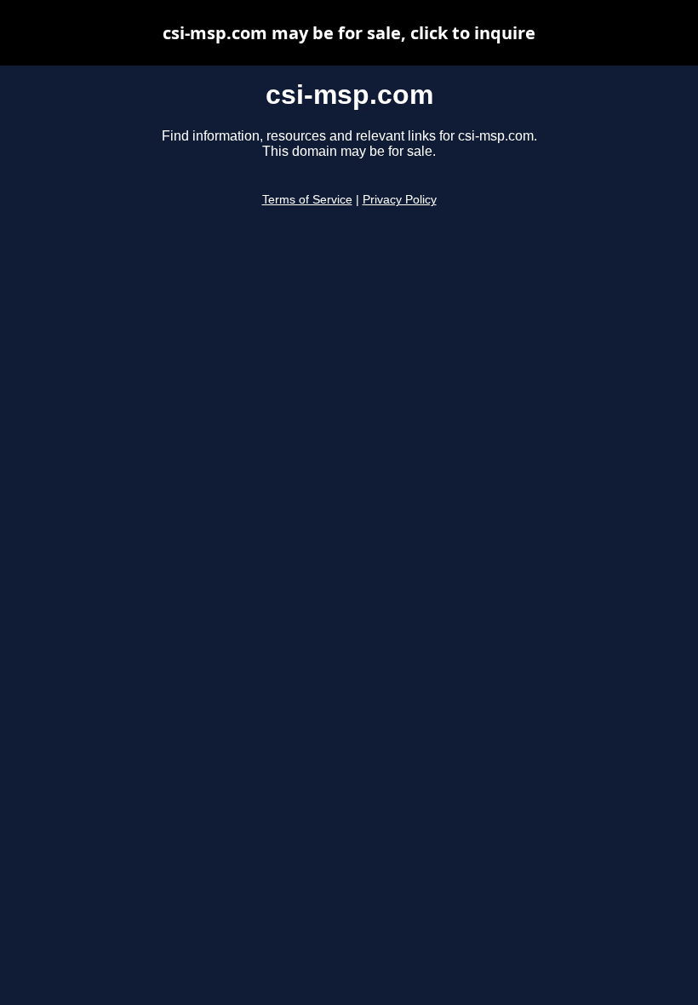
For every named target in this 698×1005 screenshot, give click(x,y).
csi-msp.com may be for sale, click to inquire (349, 32)
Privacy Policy (400, 199)
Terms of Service (307, 199)
